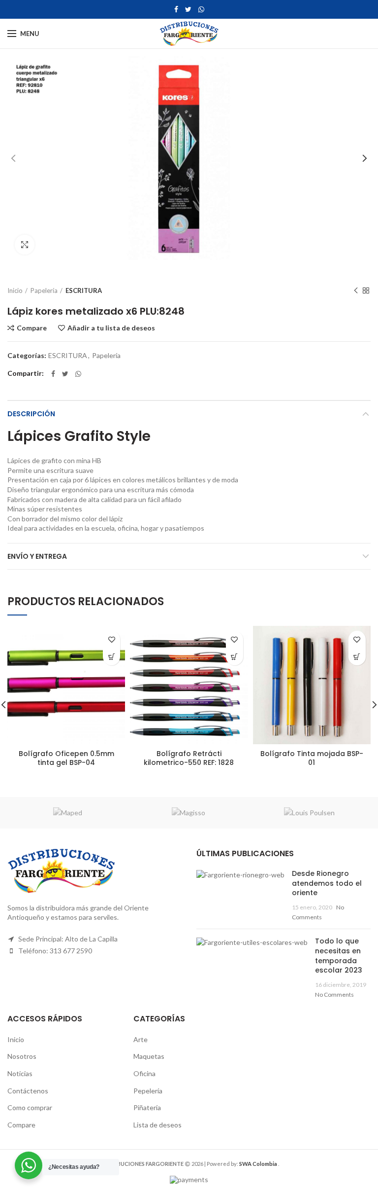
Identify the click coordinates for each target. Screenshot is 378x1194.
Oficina (144, 1073)
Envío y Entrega (37, 556)
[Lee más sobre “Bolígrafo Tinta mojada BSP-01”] (357, 656)
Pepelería (147, 1090)
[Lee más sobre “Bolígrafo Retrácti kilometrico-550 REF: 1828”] (234, 656)
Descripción (31, 414)
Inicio (15, 290)
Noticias (19, 1073)
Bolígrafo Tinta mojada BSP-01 (311, 758)
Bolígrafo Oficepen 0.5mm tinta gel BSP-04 (66, 758)
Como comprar (29, 1107)
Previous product (356, 290)
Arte (140, 1039)
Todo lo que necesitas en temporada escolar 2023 (338, 955)
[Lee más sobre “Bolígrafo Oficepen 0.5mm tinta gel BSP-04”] (111, 656)
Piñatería (147, 1107)
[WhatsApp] (201, 9)
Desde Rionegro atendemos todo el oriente (327, 883)
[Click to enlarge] (24, 244)
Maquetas (148, 1056)
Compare (32, 328)
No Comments (334, 994)
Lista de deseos (157, 1125)
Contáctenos (27, 1090)
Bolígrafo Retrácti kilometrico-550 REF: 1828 (189, 758)
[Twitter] (188, 9)
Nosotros (21, 1056)
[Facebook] (176, 9)
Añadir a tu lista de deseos (111, 328)
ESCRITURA (83, 290)
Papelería (44, 290)
